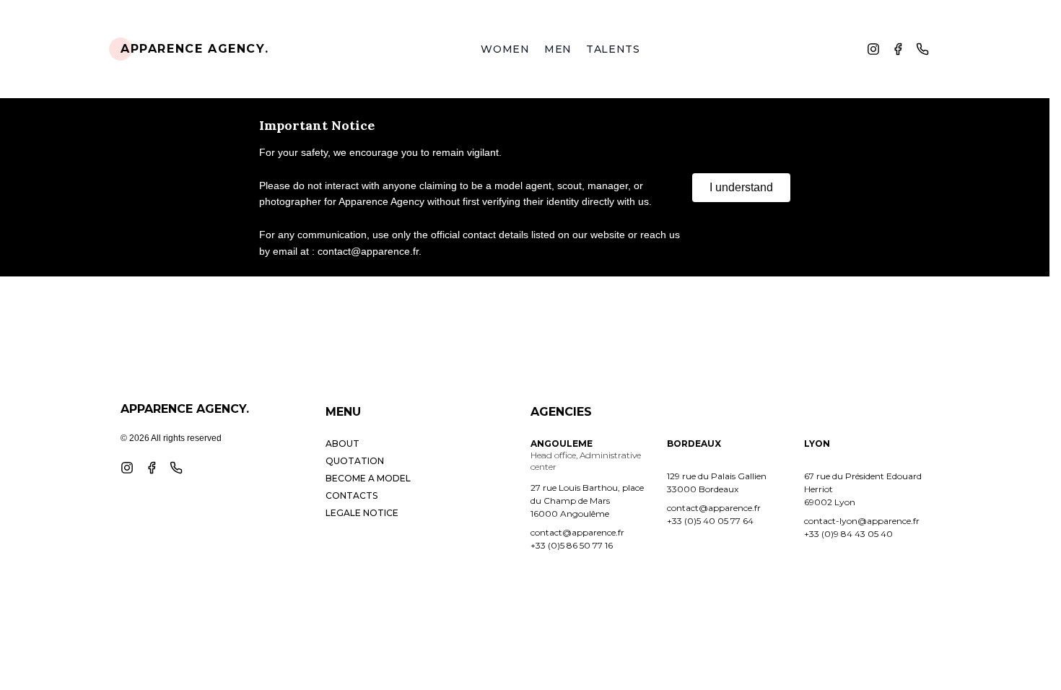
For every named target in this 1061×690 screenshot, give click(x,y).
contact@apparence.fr (577, 532)
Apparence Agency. (194, 49)
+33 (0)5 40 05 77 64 (710, 520)
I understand (741, 187)
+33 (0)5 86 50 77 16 (571, 545)
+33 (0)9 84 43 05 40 (848, 533)
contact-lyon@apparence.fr (862, 520)
